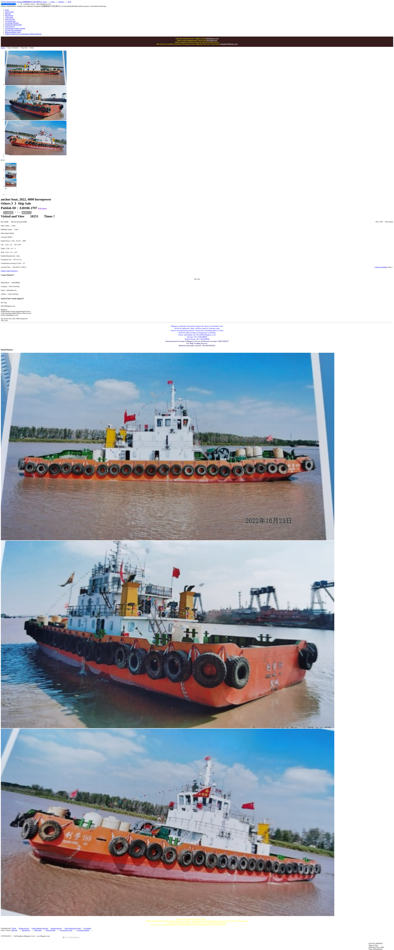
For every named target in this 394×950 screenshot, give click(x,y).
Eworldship (87, 928)
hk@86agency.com (212, 38)
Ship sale (8, 13)
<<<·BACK (8, 213)
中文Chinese (42, 208)
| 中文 (67, 2)
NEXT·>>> (26, 213)
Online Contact (6, 271)
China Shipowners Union (72, 928)
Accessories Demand (12, 23)
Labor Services (10, 26)
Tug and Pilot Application (13, 30)
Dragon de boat (24, 928)
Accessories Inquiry (83, 930)
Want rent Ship (10, 19)
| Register (59, 2)
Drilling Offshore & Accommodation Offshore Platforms (23, 34)
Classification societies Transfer (15, 28)
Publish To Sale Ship (8, 4)
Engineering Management (13, 25)
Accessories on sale (66, 930)
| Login (51, 2)
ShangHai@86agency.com (229, 44)
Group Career (9, 12)
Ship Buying (9, 15)
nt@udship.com (212, 40)
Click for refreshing (381, 267)
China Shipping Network (40, 928)
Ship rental (9, 17)
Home (44, 2)
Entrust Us (14, 271)
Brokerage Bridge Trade (13, 32)
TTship (13, 928)
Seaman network (56, 928)
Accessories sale (10, 21)
